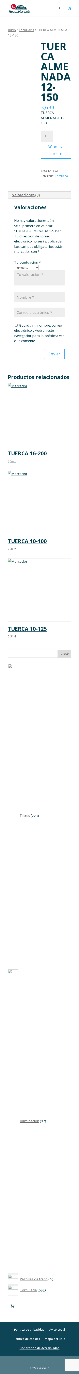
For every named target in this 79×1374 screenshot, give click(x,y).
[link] (19, 7)
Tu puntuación (27, 262)
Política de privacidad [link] (29, 1329)
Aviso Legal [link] (57, 1329)
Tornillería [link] (26, 30)
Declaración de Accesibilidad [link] (40, 1348)
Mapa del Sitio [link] (55, 1339)
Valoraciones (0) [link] (26, 195)
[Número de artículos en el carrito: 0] (12, 1306)
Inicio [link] (12, 30)
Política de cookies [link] (27, 1339)
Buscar (64, 654)
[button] (69, 10)
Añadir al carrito (55, 150)
